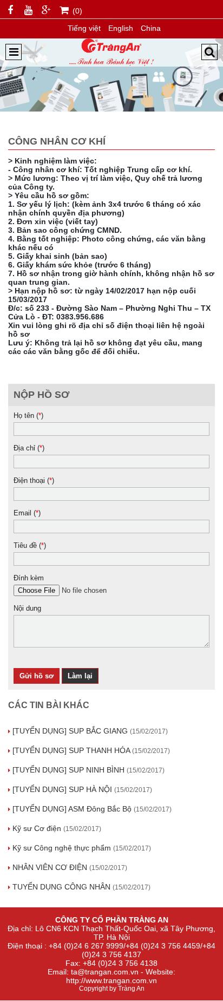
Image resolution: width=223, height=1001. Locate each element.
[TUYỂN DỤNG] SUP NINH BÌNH (88, 770)
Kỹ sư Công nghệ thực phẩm (81, 847)
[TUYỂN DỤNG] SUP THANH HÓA (91, 750)
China (151, 28)
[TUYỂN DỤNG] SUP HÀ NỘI (82, 789)
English (120, 28)
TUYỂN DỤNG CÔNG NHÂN (81, 886)
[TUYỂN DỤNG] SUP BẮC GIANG (90, 731)
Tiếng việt (84, 28)
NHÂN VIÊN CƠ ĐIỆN (69, 867)
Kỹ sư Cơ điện (56, 828)
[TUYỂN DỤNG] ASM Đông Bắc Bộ (92, 808)
